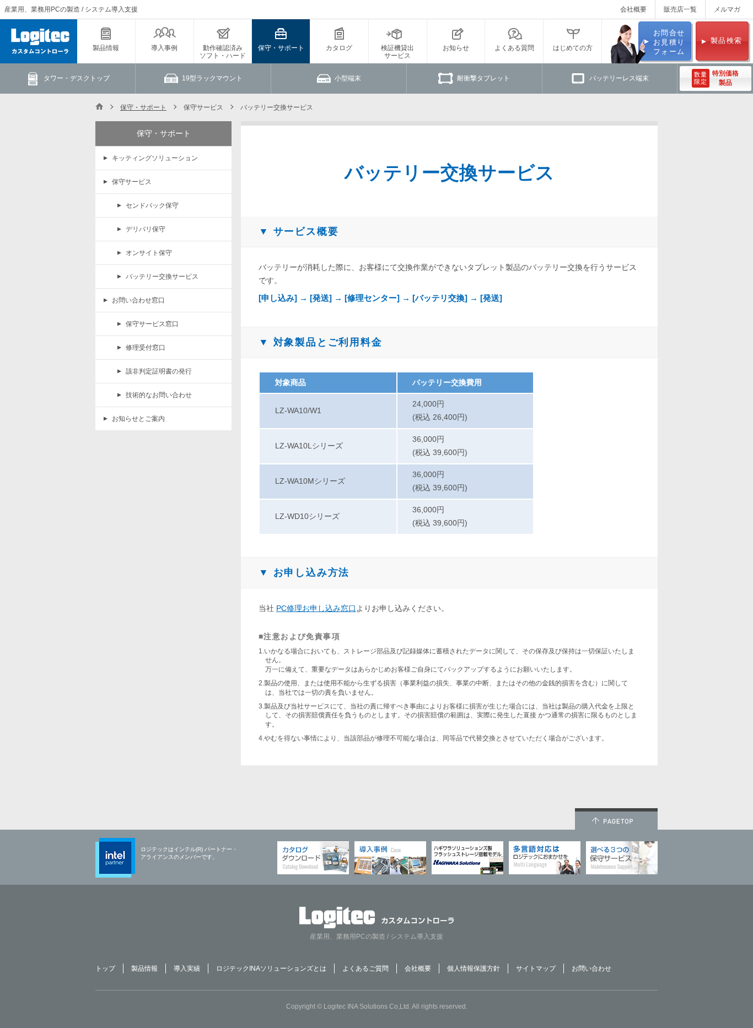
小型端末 (348, 78)
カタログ (339, 48)
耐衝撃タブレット (483, 78)
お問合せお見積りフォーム (669, 42)
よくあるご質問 (365, 968)
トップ (105, 968)
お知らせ (456, 48)
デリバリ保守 (145, 229)
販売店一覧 (680, 9)
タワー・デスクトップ (77, 78)
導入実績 (187, 968)
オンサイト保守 (149, 253)
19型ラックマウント (212, 78)
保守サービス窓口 (152, 324)
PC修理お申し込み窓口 (316, 608)
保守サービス (132, 182)
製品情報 (106, 48)
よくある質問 (514, 48)
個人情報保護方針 (473, 968)
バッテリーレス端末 (619, 78)
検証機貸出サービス (397, 51)
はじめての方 (573, 48)
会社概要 (633, 9)
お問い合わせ (591, 968)
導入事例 (164, 48)
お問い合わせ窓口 (138, 300)
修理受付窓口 (145, 347)
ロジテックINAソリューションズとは (271, 968)
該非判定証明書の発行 (159, 371)
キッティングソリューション (155, 158)
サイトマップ (536, 968)
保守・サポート (281, 48)
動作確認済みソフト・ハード (223, 51)
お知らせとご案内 (138, 419)
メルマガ (727, 9)
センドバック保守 (152, 205)
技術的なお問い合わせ (159, 395)
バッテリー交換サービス (162, 276)
